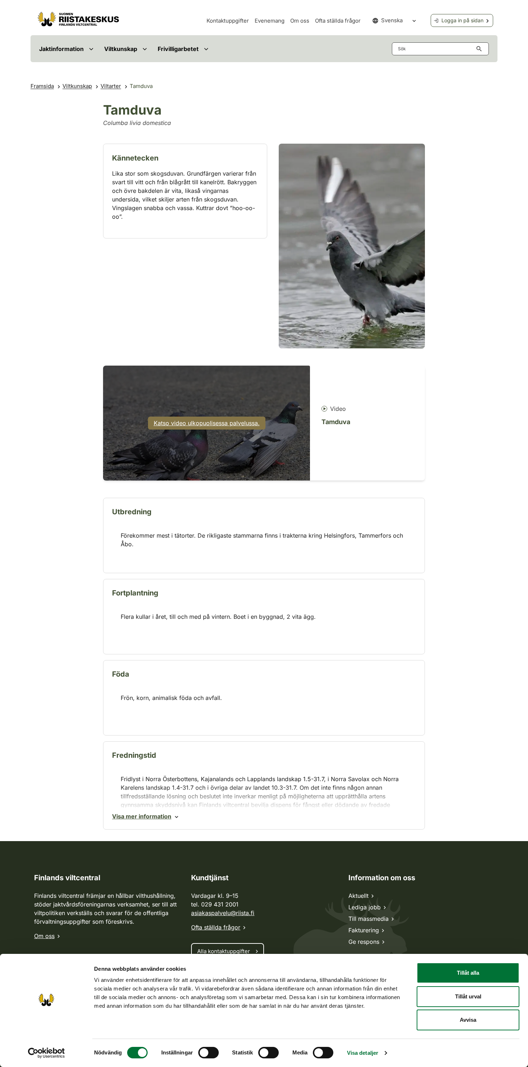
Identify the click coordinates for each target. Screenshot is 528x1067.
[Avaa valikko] (91, 48)
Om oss (299, 20)
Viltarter (111, 86)
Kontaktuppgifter (228, 20)
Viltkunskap (120, 48)
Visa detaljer (362, 1053)
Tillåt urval (468, 996)
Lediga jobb (364, 907)
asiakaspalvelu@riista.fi (222, 913)
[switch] (208, 1052)
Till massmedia (368, 918)
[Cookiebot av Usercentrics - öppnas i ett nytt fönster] (46, 1053)
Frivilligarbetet (178, 48)
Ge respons (363, 941)
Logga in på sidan (462, 20)
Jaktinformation (61, 48)
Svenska (392, 20)
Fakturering (363, 930)
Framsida (42, 86)
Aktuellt (358, 895)
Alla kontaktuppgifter (223, 951)
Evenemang (269, 20)
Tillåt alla (468, 973)
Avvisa (468, 1020)
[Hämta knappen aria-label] (481, 49)
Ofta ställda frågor (338, 20)
